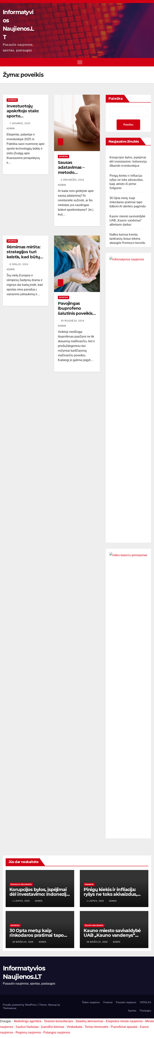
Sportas (12, 100)
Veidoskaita (74, 1026)
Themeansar (9, 1008)
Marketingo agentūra (27, 1021)
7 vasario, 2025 (20, 123)
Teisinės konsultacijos (58, 1021)
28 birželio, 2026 (97, 942)
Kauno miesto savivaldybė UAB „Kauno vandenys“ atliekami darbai (127, 220)
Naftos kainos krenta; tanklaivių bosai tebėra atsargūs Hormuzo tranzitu (127, 238)
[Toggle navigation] (80, 62)
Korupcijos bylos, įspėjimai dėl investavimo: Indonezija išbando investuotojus (128, 161)
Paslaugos (145, 1010)
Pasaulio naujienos (21, 884)
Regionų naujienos (28, 1032)
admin (38, 901)
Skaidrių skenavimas (89, 1021)
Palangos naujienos (56, 1032)
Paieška (116, 99)
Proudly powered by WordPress (20, 1004)
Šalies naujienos (94, 925)
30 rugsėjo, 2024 (73, 320)
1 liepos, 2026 (21, 901)
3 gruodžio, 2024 (73, 180)
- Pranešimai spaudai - (124, 1026)
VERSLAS (145, 1002)
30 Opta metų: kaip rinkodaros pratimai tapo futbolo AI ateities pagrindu (127, 202)
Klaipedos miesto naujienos (124, 1021)
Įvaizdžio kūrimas (52, 1026)
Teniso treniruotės (96, 1026)
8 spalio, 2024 (19, 264)
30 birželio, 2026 (23, 942)
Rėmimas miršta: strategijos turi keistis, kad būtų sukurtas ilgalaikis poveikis (25, 256)
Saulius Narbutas (27, 1026)
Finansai (89, 884)
